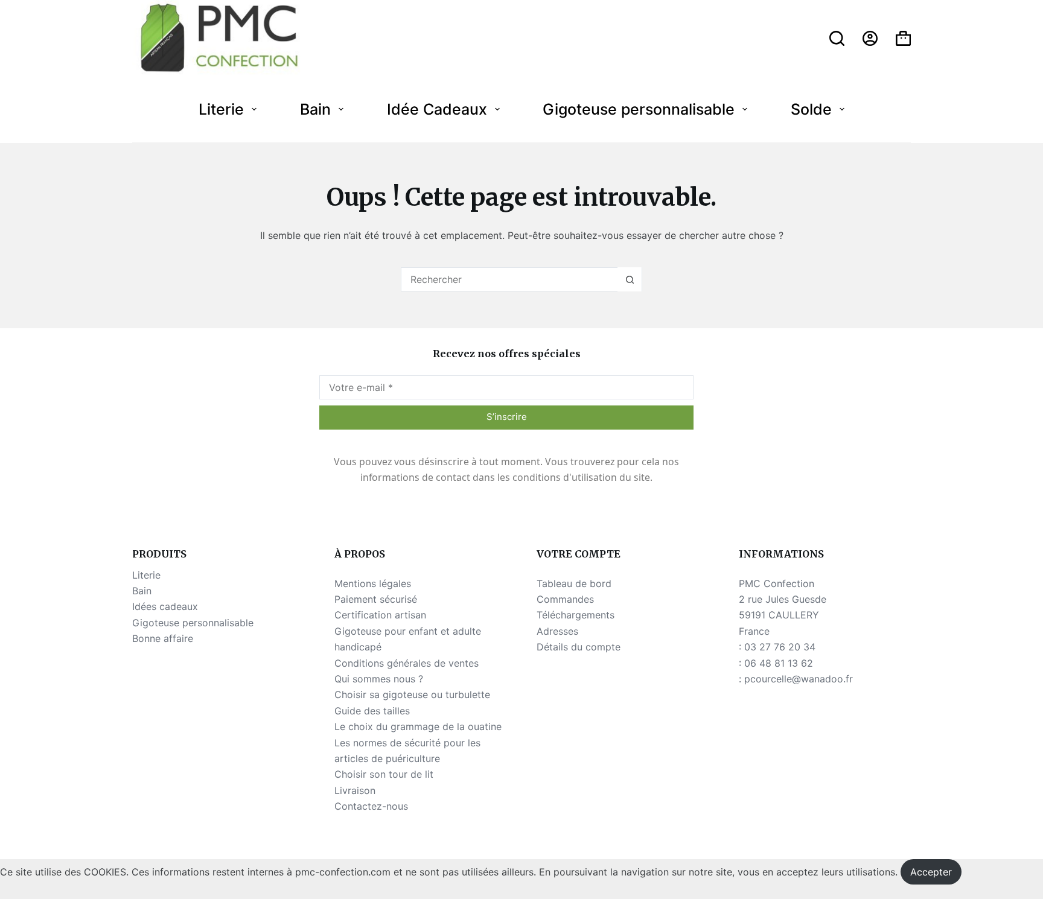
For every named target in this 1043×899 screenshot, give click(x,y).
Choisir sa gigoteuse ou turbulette (412, 694)
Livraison (354, 790)
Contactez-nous (371, 806)
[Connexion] (870, 38)
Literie (221, 109)
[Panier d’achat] (903, 38)
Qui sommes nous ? (378, 679)
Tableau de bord (574, 583)
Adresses (557, 631)
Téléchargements (575, 615)
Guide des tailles (372, 711)
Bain (315, 109)
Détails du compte (578, 647)
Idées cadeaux (165, 606)
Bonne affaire (162, 638)
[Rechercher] (836, 38)
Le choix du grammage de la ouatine (418, 726)
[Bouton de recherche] (629, 279)
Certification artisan (380, 615)
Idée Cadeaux (437, 109)
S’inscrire (506, 416)
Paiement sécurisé (375, 599)
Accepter (931, 872)
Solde (811, 109)
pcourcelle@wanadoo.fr (798, 679)
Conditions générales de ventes (406, 663)
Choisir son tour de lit (383, 774)
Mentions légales (372, 583)
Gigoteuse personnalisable (639, 109)
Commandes (565, 599)
